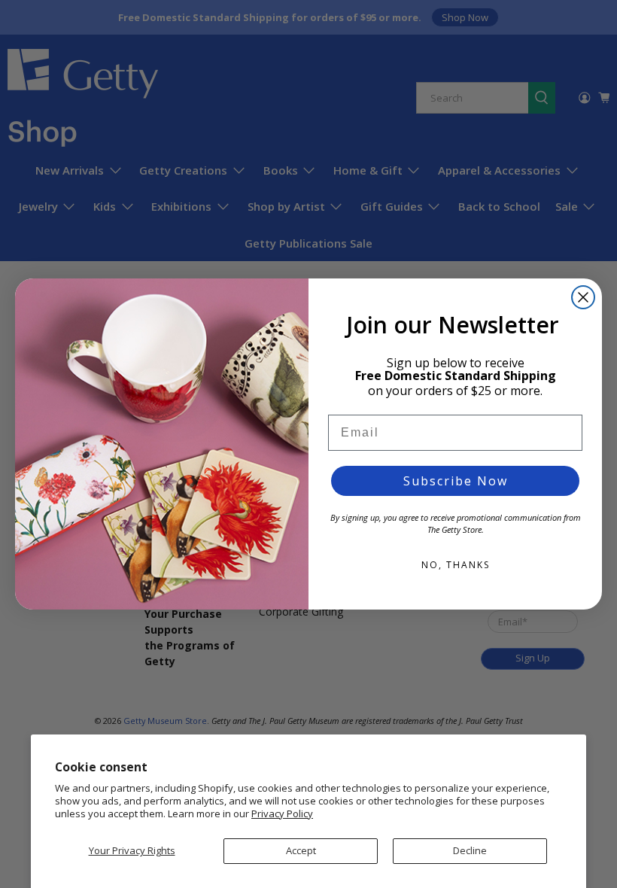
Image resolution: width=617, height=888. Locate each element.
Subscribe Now (455, 481)
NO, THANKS (455, 564)
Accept (301, 850)
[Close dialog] (583, 297)
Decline (470, 850)
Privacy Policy (282, 813)
